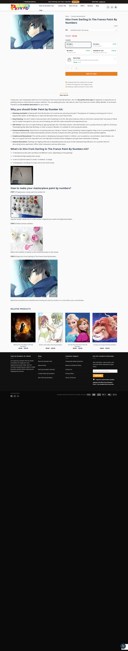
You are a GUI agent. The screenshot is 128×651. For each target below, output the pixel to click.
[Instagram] (15, 396)
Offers (82, 6)
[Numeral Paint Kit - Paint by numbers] (23, 7)
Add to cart (91, 74)
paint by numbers (59, 188)
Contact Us (68, 369)
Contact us (102, 2)
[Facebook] (11, 396)
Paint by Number (48, 109)
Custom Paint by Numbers (46, 373)
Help (40, 10)
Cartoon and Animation (78, 16)
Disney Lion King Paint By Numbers (105, 345)
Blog (97, 6)
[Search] (108, 7)
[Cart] (115, 7)
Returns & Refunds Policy (73, 365)
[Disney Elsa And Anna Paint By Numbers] (77, 327)
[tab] (64, 95)
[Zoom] (13, 47)
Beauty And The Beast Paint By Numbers (23, 345)
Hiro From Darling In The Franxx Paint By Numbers (53, 100)
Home (67, 16)
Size (66, 30)
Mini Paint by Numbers (45, 377)
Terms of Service (70, 377)
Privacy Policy (69, 373)
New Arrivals (73, 6)
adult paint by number (32, 102)
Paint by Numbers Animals (46, 369)
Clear (115, 26)
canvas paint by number (34, 192)
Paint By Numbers (44, 113)
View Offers (75, 1)
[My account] (111, 7)
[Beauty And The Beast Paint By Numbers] (23, 327)
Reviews (90, 6)
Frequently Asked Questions (74, 361)
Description (64, 95)
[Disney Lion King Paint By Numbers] (104, 327)
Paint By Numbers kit (80, 125)
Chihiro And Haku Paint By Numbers (50, 345)
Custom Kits (62, 6)
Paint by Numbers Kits (46, 6)
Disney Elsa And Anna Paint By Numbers (77, 345)
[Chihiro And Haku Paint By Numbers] (50, 327)
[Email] (18, 396)
